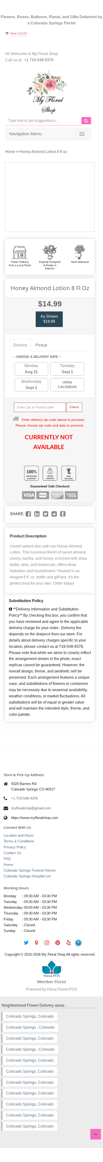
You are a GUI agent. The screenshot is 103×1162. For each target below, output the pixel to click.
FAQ (7, 859)
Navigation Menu (25, 133)
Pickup (41, 345)
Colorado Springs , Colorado (30, 1027)
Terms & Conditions (19, 841)
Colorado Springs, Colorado (30, 1016)
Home (10, 152)
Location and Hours (19, 835)
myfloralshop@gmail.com (31, 808)
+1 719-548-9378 (38, 60)
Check (74, 407)
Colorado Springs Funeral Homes (30, 870)
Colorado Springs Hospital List (27, 876)
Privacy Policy (15, 847)
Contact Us (12, 853)
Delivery (20, 345)
